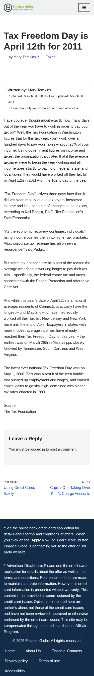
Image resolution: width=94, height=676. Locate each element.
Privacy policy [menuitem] (16, 661)
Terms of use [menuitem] (49, 661)
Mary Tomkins (25, 57)
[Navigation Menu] (84, 7)
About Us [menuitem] (33, 651)
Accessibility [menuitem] (15, 671)
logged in (37, 449)
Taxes (50, 57)
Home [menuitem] (10, 651)
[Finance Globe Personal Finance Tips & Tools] (19, 8)
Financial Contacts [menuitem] (67, 651)
